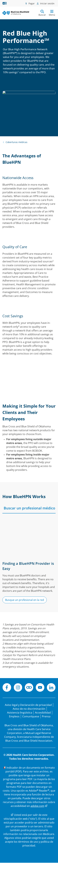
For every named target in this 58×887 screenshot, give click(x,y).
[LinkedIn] (51, 688)
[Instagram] (18, 688)
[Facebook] (7, 688)
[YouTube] (40, 688)
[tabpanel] (29, 561)
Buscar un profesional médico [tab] (29, 508)
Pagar (31, 3)
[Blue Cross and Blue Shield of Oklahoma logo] (16, 13)
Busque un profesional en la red (24, 600)
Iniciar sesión (46, 3)
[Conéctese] (29, 688)
